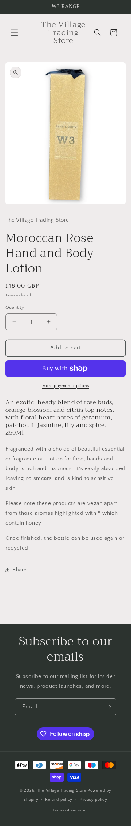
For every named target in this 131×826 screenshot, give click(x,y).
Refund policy (58, 799)
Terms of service (68, 810)
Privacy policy (93, 799)
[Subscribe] (108, 706)
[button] (15, 33)
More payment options (65, 385)
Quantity (14, 307)
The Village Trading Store (62, 790)
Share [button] (20, 570)
